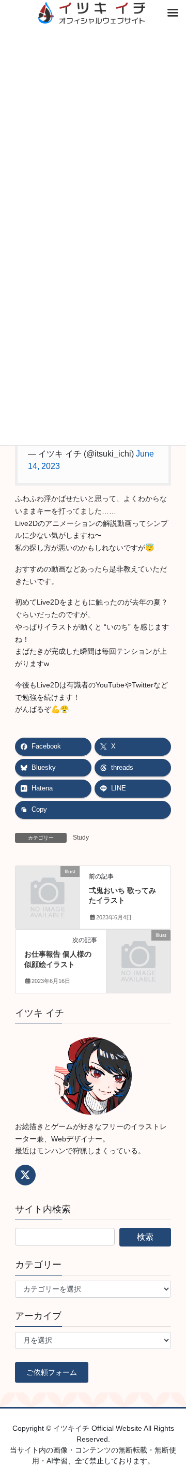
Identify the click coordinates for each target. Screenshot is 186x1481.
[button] (51, 1372)
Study (81, 837)
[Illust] (48, 885)
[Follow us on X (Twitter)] (25, 1175)
